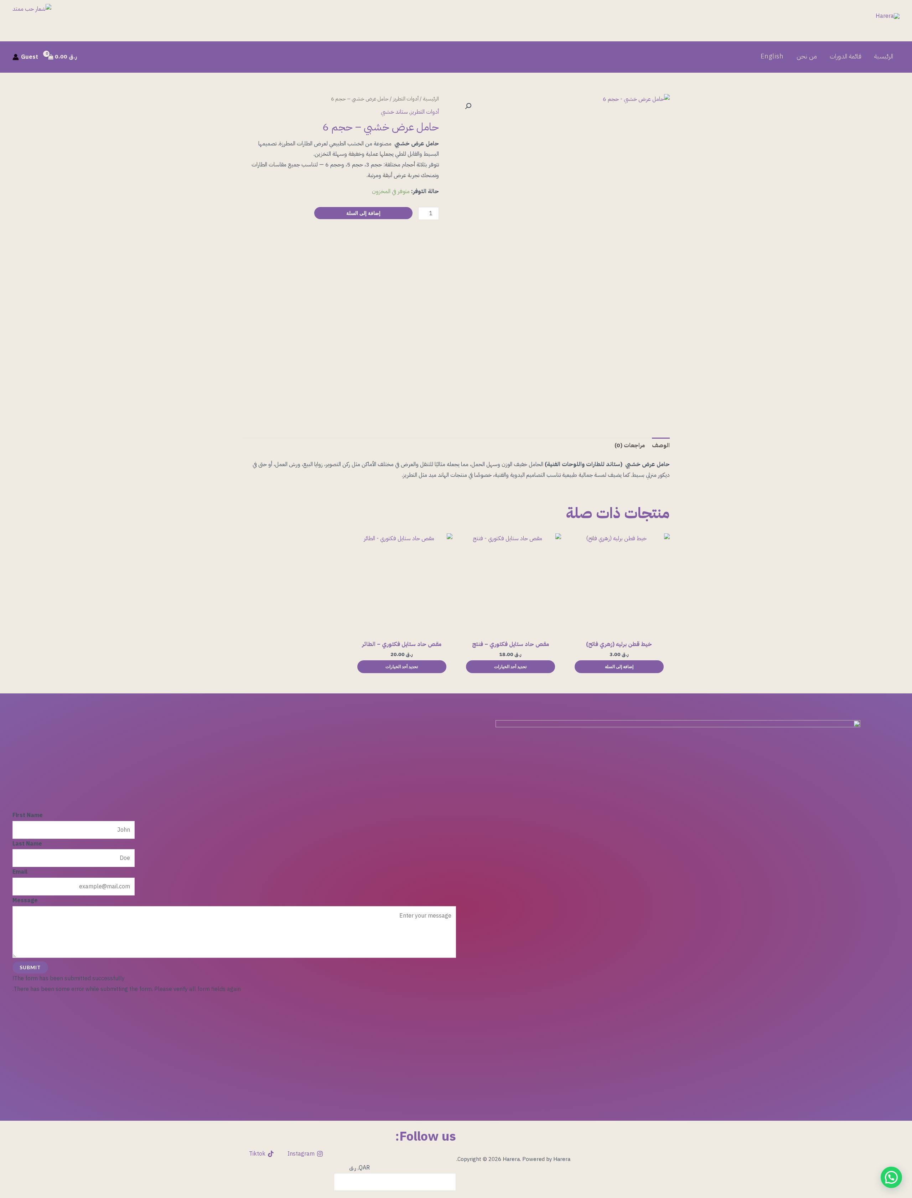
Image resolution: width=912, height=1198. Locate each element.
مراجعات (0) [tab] (630, 445)
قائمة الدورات (845, 56)
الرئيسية (883, 56)
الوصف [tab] (661, 445)
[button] (468, 106)
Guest (29, 57)
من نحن (807, 56)
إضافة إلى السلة (363, 213)
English (772, 56)
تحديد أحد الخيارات (510, 666)
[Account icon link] (15, 57)
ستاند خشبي (394, 112)
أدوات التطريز (406, 99)
